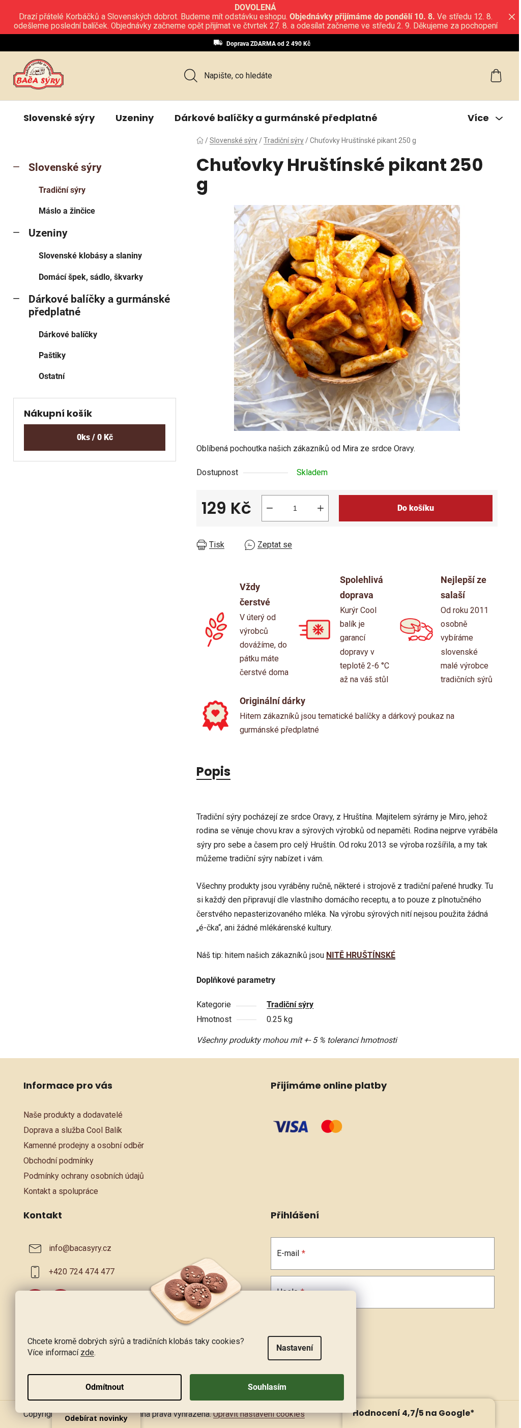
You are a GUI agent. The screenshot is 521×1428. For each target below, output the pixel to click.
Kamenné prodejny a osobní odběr (83, 1145)
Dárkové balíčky (68, 334)
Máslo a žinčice (67, 211)
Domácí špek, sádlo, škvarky (91, 277)
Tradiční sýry (62, 190)
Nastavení (294, 1348)
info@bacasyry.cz (80, 1248)
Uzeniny (48, 233)
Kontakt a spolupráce (60, 1191)
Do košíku (415, 508)
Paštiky (52, 355)
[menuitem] (59, 118)
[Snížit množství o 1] (269, 508)
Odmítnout (104, 1387)
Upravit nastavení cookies (259, 1414)
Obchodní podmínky (58, 1160)
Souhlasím (267, 1387)
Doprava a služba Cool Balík (72, 1130)
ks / (95, 437)
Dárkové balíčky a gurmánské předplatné (99, 305)
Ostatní (52, 376)
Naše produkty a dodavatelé (73, 1115)
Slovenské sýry (65, 167)
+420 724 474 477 (81, 1271)
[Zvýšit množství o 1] (320, 508)
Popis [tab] (213, 771)
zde (87, 1352)
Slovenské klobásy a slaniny (90, 255)
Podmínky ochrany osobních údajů (83, 1176)
